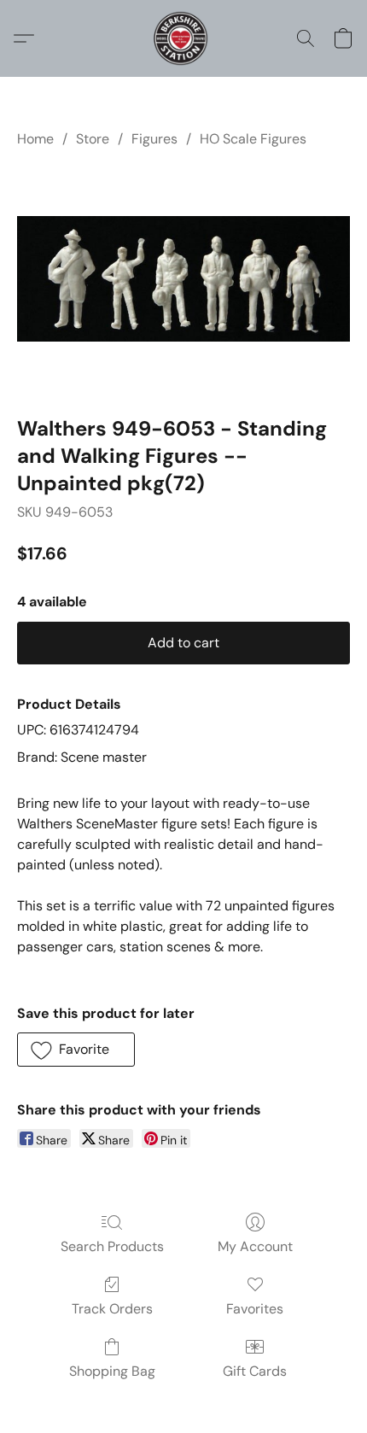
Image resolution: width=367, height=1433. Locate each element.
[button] (183, 38)
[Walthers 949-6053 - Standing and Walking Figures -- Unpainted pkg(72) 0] (183, 279)
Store (92, 139)
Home (35, 139)
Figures (154, 139)
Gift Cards (255, 1371)
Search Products (112, 1246)
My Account (255, 1246)
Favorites (254, 1309)
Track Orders (112, 1309)
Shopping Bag (112, 1371)
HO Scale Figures (253, 139)
